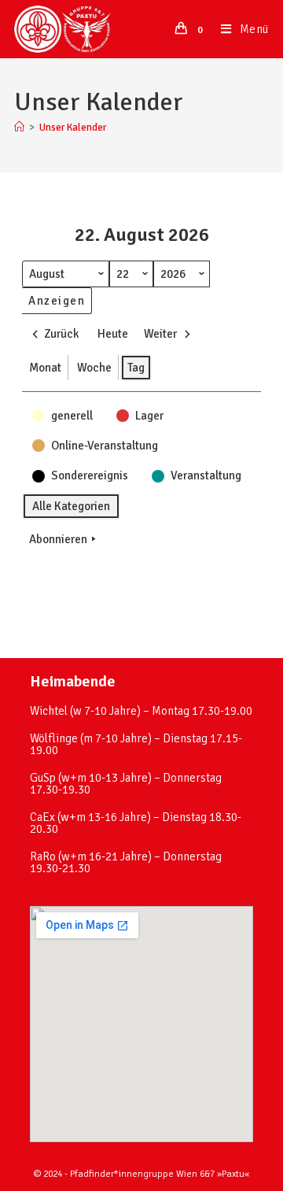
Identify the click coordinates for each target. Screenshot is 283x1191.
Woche (94, 368)
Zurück (61, 334)
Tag (136, 368)
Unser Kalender (72, 127)
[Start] (19, 127)
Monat (45, 368)
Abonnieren (58, 539)
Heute (112, 334)
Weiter (160, 334)
